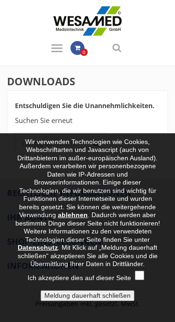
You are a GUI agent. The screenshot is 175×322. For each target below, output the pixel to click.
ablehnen (73, 215)
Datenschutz (38, 247)
